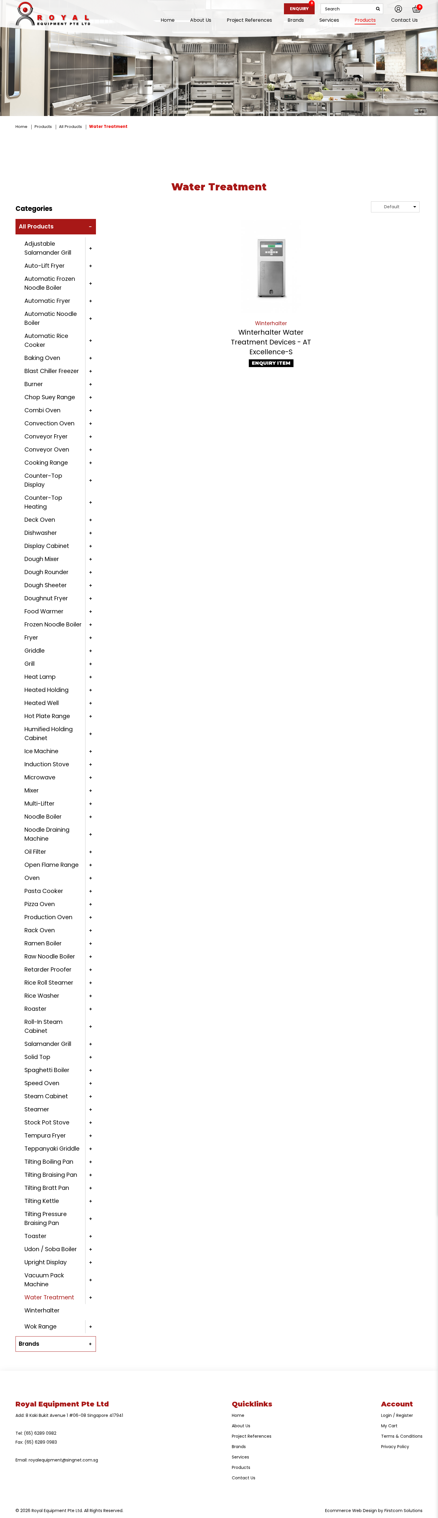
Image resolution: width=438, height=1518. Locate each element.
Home (21, 126)
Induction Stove (46, 764)
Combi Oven (42, 410)
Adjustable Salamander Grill (47, 248)
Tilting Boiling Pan (48, 1162)
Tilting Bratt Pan (46, 1188)
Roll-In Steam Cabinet (43, 1026)
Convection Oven (49, 423)
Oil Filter (35, 852)
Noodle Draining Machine (46, 834)
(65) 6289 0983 (40, 1442)
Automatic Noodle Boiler (50, 318)
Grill (29, 664)
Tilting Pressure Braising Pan (45, 1218)
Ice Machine (41, 751)
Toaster (35, 1236)
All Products (70, 126)
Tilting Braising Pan (50, 1175)
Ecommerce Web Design (351, 1511)
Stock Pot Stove (46, 1122)
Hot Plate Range (47, 716)
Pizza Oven (39, 904)
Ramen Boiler (43, 943)
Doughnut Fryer (46, 598)
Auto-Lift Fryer (44, 266)
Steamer (36, 1109)
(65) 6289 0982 (40, 1433)
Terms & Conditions (402, 1436)
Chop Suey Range (49, 397)
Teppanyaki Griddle (52, 1149)
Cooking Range (46, 463)
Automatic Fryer (47, 301)
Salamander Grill (47, 1044)
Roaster (35, 1009)
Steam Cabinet (46, 1096)
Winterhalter (42, 1310)
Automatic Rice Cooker (46, 340)
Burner (33, 384)
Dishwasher (40, 533)
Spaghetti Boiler (46, 1070)
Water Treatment (108, 126)
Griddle (34, 651)
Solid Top (37, 1057)
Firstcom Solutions (403, 1511)
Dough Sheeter (45, 585)
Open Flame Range (51, 865)
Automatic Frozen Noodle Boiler (49, 283)
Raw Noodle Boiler (49, 957)
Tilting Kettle (41, 1201)
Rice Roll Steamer (48, 983)
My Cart (389, 1426)
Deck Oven (39, 520)
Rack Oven (39, 930)
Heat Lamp (40, 677)
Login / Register (397, 1415)
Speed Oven (41, 1083)
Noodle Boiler (43, 817)
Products (43, 126)
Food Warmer (43, 611)
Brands (29, 1344)
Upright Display (45, 1262)
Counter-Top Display (43, 480)
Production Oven (48, 917)
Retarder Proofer (48, 970)
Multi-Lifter (39, 804)
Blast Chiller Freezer (51, 371)
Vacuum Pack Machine (44, 1279)
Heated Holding (46, 690)
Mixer (31, 791)
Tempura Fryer (45, 1136)
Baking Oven (42, 358)
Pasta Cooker (43, 891)
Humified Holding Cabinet (48, 733)
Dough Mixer (41, 559)
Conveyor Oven (46, 450)
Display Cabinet (46, 546)
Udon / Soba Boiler (50, 1249)
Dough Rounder (46, 572)
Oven (32, 878)
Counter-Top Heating (43, 502)
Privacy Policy (395, 1447)
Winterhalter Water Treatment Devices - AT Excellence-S (271, 342)
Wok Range (40, 1327)
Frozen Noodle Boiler (53, 625)
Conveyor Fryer (46, 437)
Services (240, 1457)
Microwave (39, 777)
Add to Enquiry (271, 266)
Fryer (31, 638)
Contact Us (243, 1478)
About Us (241, 1426)
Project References (251, 1436)
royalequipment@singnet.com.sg (63, 1460)
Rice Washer (41, 996)
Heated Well (41, 703)
